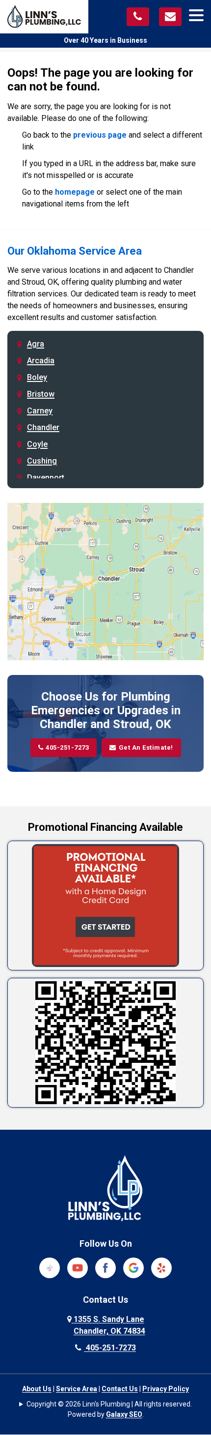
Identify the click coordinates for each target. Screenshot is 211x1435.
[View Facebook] (105, 1267)
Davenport (45, 477)
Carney (40, 410)
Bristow (40, 394)
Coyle (37, 444)
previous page (100, 135)
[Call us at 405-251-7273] (138, 16)
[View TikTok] (49, 1267)
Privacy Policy (165, 1389)
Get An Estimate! (146, 747)
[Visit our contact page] (170, 16)
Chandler (43, 427)
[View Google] (133, 1267)
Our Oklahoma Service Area (74, 251)
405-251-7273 (67, 747)
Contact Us (120, 1389)
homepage (75, 192)
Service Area (76, 1389)
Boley (37, 377)
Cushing (42, 461)
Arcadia (40, 360)
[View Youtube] (77, 1267)
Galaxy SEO (124, 1414)
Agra (35, 344)
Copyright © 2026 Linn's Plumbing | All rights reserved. (109, 1404)
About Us (37, 1389)
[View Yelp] (161, 1267)
